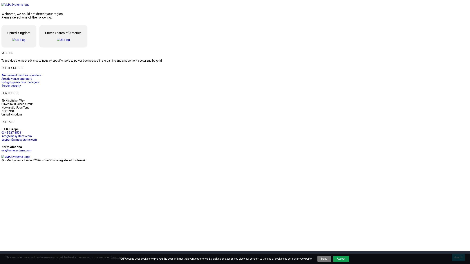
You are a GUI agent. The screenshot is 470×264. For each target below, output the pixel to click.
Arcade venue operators (16, 78)
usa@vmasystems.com (16, 150)
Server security (11, 85)
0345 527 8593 (11, 132)
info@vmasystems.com (16, 136)
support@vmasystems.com (19, 139)
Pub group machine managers (20, 82)
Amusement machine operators (21, 75)
